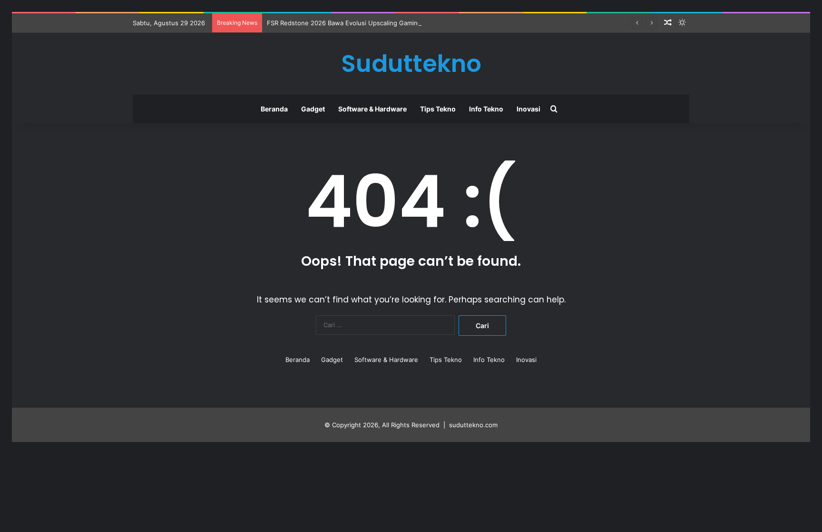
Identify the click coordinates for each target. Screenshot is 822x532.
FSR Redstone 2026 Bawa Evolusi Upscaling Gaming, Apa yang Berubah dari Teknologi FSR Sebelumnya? (422, 23)
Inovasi (528, 109)
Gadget (313, 109)
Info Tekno (486, 109)
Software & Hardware (372, 109)
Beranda (274, 109)
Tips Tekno (438, 109)
